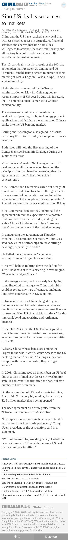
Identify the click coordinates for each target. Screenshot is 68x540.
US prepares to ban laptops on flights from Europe (27, 486)
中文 (17, 536)
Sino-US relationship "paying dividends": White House (29, 482)
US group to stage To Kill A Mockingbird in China (27, 491)
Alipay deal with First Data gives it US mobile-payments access (33, 463)
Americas (18, 9)
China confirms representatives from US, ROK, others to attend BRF (33, 496)
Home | (6, 9)
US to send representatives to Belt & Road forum (26, 474)
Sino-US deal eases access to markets (20, 478)
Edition (45, 3)
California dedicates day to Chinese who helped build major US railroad (33, 469)
